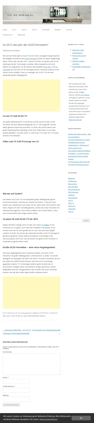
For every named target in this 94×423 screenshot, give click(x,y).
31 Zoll (13, 316)
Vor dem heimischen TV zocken (79, 140)
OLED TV (24, 30)
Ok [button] (81, 418)
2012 (8, 316)
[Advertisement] (31, 95)
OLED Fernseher (33, 316)
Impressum (21, 35)
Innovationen (72, 198)
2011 (4, 316)
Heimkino (57, 30)
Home (5, 30)
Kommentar (7, 352)
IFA (40, 122)
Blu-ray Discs (72, 184)
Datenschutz (8, 35)
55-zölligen (45, 225)
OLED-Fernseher (31, 58)
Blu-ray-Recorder (74, 189)
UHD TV (34, 30)
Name (6, 377)
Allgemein (71, 178)
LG (22, 316)
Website (6, 395)
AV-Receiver (72, 181)
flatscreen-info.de (75, 120)
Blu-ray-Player (73, 187)
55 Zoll (18, 316)
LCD (82, 95)
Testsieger (45, 30)
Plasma (86, 95)
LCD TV (14, 30)
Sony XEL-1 (48, 67)
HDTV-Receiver (73, 192)
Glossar (69, 30)
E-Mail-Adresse (9, 386)
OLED (25, 316)
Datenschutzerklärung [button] (48, 419)
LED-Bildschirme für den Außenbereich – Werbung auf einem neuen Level (78, 145)
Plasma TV (71, 206)
